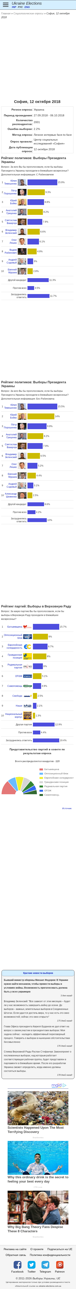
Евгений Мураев (12, 271)
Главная (6, 13)
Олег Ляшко (13, 241)
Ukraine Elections (27, 3)
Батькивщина (14, 626)
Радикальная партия (15, 666)
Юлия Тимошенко (10, 182)
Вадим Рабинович (11, 251)
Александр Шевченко (11, 495)
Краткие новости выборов (38, 973)
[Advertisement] (38, 59)
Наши (19, 705)
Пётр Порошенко (10, 192)
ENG (27, 7)
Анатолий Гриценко (11, 212)
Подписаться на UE (59, 1249)
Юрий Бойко (13, 202)
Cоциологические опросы (28, 13)
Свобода (17, 696)
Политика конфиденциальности (50, 1254)
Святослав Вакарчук (11, 222)
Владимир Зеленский (11, 231)
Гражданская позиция (15, 656)
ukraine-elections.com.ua (50, 1286)
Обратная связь (16, 1254)
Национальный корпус (13, 715)
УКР (14, 7)
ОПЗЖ (18, 676)
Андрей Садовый (12, 261)
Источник (67, 808)
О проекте (36, 1249)
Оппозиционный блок (13, 636)
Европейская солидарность (14, 646)
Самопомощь (14, 686)
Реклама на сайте (15, 1249)
